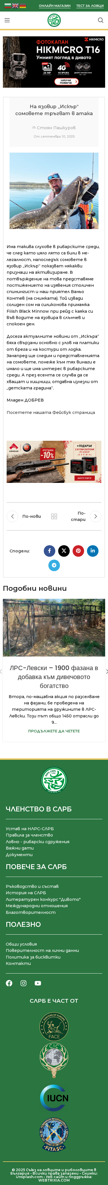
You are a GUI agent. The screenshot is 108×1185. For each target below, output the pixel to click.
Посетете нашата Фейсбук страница (51, 412)
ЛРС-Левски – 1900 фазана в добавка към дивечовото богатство (54, 676)
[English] (15, 5)
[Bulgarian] (8, 5)
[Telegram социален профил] (54, 565)
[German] (23, 5)
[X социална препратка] (64, 551)
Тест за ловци (90, 6)
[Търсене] (101, 20)
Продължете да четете (54, 731)
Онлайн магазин (55, 6)
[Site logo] (54, 19)
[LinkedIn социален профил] (92, 551)
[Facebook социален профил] (49, 551)
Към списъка (54, 516)
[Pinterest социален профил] (78, 551)
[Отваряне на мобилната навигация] (7, 20)
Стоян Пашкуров (56, 128)
